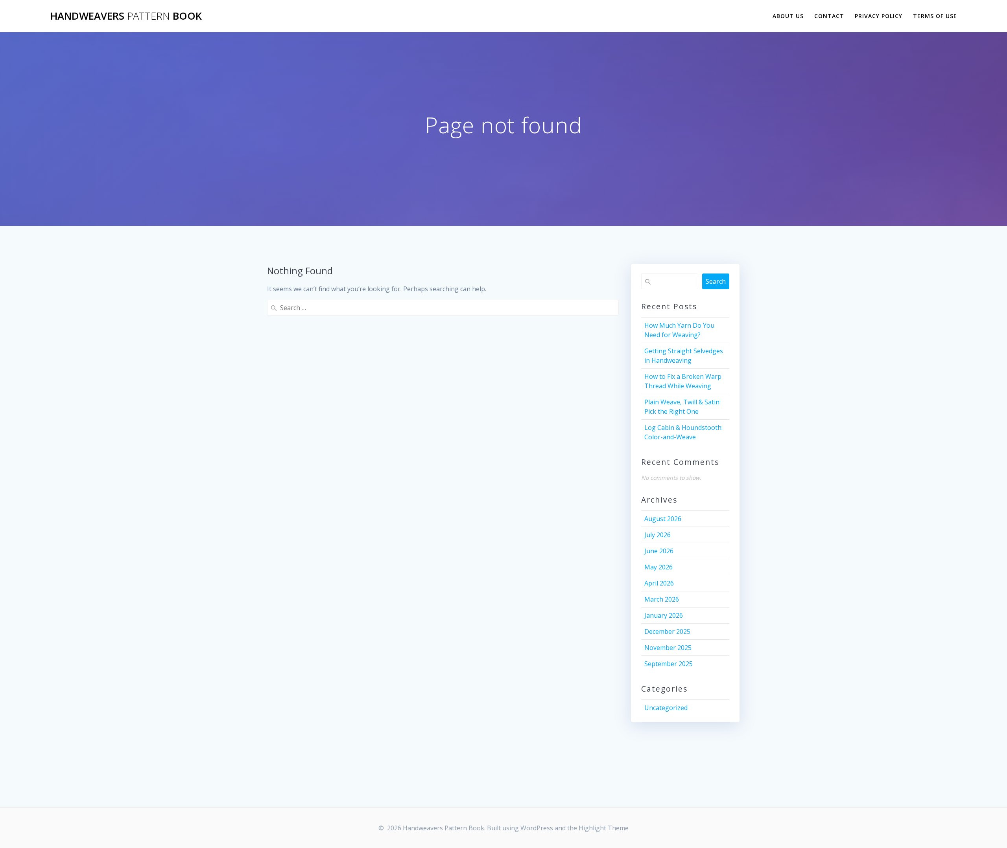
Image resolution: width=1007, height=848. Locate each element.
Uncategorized (666, 707)
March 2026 (661, 599)
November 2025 (668, 647)
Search (716, 281)
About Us (788, 16)
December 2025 (667, 631)
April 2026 (659, 583)
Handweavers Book (126, 16)
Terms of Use (935, 16)
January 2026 (663, 615)
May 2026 (658, 567)
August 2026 (662, 518)
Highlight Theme (604, 828)
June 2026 (658, 551)
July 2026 (657, 534)
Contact (829, 16)
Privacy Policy (878, 16)
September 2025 (668, 663)
